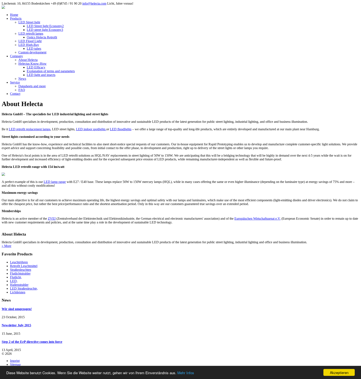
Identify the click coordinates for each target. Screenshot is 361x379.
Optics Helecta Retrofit (42, 37)
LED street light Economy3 (45, 30)
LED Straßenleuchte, (24, 288)
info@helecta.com (94, 3)
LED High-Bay (28, 45)
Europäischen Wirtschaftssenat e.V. (257, 218)
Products (16, 18)
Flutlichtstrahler (20, 273)
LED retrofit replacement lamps (29, 129)
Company (16, 56)
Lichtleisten (17, 292)
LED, (14, 281)
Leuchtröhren (19, 262)
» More (6, 246)
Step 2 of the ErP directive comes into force (32, 342)
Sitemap (15, 364)
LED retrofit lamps (30, 33)
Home (14, 14)
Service (15, 82)
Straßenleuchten (20, 269)
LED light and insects (41, 75)
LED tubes (34, 48)
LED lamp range (55, 182)
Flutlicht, (16, 277)
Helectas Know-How (32, 63)
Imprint (15, 361)
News (22, 78)
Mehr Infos (185, 372)
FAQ (21, 90)
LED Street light (29, 22)
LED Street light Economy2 (45, 26)
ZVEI (52, 218)
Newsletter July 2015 (16, 325)
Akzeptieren (339, 372)
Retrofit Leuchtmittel (23, 266)
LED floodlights (120, 129)
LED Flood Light (30, 41)
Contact (15, 93)
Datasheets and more (32, 86)
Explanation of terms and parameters (51, 71)
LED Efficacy (36, 67)
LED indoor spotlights (91, 129)
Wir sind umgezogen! (17, 309)
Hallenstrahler (19, 284)
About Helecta (28, 60)
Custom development (32, 52)
